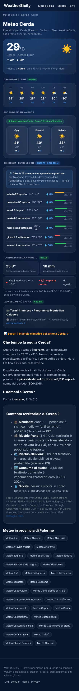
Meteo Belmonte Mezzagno (21, 564)
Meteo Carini (62, 608)
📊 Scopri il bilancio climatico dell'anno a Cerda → (36, 333)
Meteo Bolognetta (35, 573)
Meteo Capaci (41, 608)
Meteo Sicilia (46, 5)
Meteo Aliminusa (56, 538)
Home (25, 681)
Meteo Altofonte (45, 546)
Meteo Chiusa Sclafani (18, 643)
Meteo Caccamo (39, 581)
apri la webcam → (15, 323)
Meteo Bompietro (61, 573)
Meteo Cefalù (41, 634)
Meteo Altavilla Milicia (18, 546)
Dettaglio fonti (14, 516)
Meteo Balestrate (39, 555)
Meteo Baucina (64, 555)
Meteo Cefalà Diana (17, 634)
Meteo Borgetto (14, 581)
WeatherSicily (17, 5)
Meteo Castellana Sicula (19, 625)
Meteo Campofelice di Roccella (23, 599)
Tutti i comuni (11, 681)
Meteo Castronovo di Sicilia (54, 625)
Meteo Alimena (32, 538)
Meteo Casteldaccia (45, 616)
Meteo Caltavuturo (16, 590)
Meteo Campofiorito (58, 599)
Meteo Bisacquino (53, 564)
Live (72, 5)
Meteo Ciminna (45, 643)
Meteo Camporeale (16, 608)
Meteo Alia (11, 538)
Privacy (35, 681)
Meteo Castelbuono (17, 616)
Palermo (24, 14)
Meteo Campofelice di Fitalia (49, 590)
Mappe (62, 5)
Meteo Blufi (12, 573)
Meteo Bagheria (14, 555)
